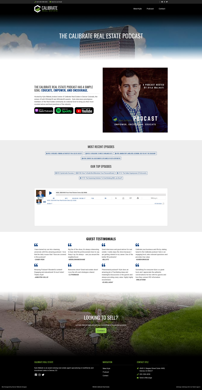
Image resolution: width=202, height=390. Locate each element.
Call (41, 2)
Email (57, 2)
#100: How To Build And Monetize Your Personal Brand (96, 173)
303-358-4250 (145, 374)
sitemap (178, 387)
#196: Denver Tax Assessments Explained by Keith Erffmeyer (101, 158)
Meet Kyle (138, 9)
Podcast (150, 9)
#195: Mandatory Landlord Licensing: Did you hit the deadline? (136, 153)
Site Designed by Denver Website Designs (14, 387)
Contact (162, 9)
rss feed (192, 387)
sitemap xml (185, 387)
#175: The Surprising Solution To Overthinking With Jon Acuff (101, 178)
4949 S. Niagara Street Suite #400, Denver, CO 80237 (152, 369)
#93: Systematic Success (65, 173)
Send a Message (146, 378)
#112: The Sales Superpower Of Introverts (132, 173)
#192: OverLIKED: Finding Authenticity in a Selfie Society (64, 153)
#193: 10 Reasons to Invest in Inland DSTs (99, 153)
